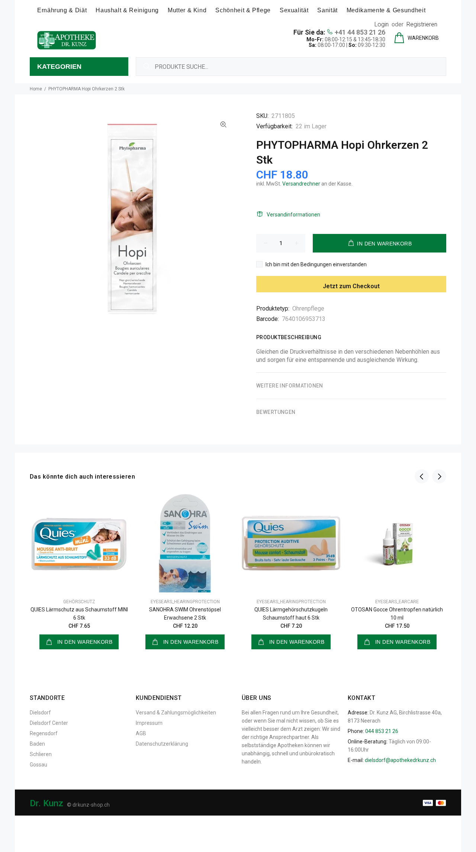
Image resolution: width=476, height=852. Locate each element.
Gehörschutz (79, 601)
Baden (37, 744)
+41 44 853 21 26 (360, 32)
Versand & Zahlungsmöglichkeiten (176, 713)
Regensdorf (44, 733)
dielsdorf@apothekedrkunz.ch (400, 760)
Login (381, 24)
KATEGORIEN (59, 66)
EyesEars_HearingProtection (185, 601)
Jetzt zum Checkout (351, 286)
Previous (422, 476)
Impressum (149, 723)
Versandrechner (301, 184)
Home (36, 88)
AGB (141, 733)
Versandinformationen (293, 215)
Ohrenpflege (308, 308)
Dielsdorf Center (49, 723)
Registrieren (421, 24)
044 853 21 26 (381, 731)
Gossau (38, 765)
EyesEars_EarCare (397, 601)
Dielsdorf (40, 713)
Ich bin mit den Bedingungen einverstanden (316, 264)
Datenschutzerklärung (162, 744)
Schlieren (41, 754)
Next (439, 476)
